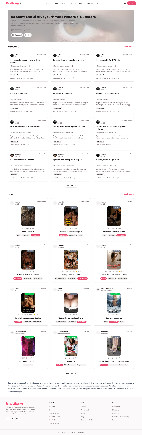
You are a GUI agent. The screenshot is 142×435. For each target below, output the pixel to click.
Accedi (131, 3)
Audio (81, 3)
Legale (114, 420)
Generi (63, 3)
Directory (115, 410)
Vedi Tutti (128, 46)
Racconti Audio (54, 417)
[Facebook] (12, 418)
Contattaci (116, 413)
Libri (56, 3)
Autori (73, 3)
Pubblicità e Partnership (120, 417)
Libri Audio (52, 420)
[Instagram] (17, 418)
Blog (98, 3)
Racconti (48, 3)
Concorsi (89, 3)
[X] (8, 418)
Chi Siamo (116, 407)
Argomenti (85, 410)
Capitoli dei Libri (54, 413)
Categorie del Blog (87, 420)
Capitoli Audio (54, 423)
